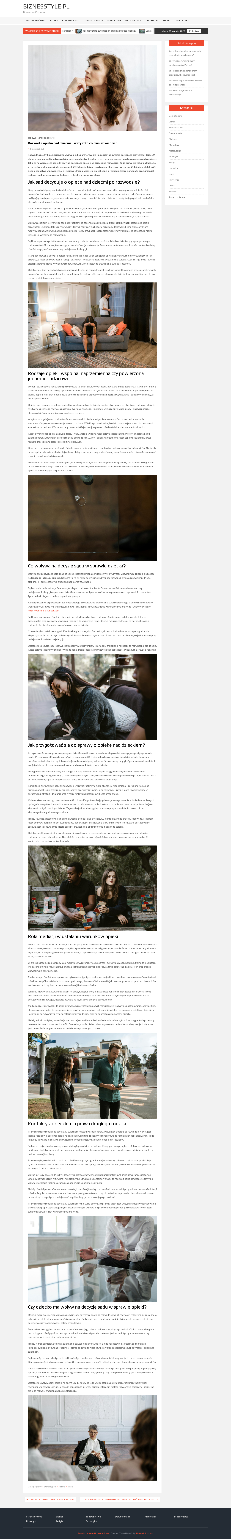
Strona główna (35, 20)
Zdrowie (32, 138)
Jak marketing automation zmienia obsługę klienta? (185, 82)
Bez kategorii (175, 115)
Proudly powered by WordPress (93, 1533)
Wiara (70, 1486)
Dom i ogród (50, 1486)
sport (171, 174)
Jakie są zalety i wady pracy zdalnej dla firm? (52, 1499)
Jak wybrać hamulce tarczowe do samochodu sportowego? (185, 53)
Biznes (54, 20)
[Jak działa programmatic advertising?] (72, 30)
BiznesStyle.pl (46, 6)
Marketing (114, 20)
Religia (167, 20)
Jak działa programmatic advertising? (96, 30)
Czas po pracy (34, 1486)
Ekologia (173, 139)
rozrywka (173, 168)
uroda (172, 185)
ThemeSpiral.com (144, 1533)
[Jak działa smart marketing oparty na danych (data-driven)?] (121, 30)
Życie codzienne (46, 138)
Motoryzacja (133, 20)
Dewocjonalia (94, 20)
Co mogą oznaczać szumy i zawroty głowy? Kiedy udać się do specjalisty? (118, 1499)
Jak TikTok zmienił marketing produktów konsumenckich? (183, 72)
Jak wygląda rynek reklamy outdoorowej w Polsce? (182, 62)
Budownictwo (71, 20)
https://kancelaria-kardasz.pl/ (43, 610)
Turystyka (182, 20)
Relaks (62, 1486)
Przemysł (152, 20)
